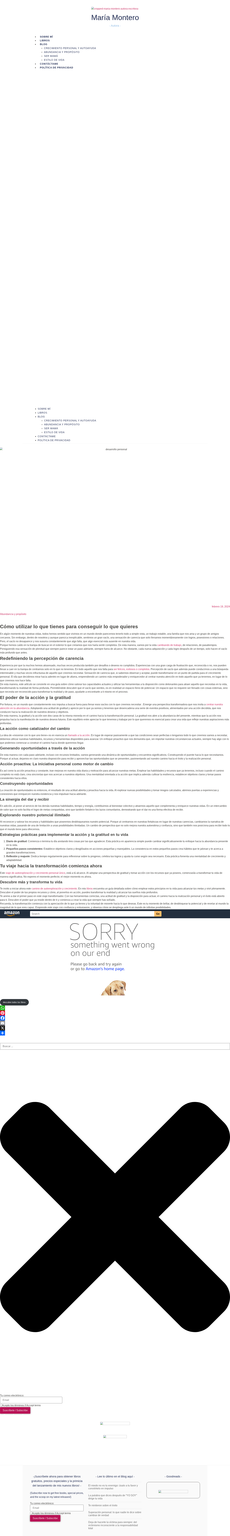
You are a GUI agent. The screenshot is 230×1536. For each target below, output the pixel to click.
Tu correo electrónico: (12, 1395)
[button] (115, 238)
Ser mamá (51, 56)
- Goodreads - (173, 1476)
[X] (115, 1028)
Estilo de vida (54, 60)
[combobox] (115, 1046)
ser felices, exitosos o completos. (132, 669)
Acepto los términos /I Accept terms (21, 1405)
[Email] (115, 1023)
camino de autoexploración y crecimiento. (55, 888)
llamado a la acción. (79, 735)
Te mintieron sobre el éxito (102, 1505)
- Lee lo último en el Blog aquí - (115, 1476)
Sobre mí (44, 408)
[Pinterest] (115, 1012)
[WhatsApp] (115, 1007)
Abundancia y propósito (62, 52)
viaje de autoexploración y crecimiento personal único (35, 873)
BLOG (43, 44)
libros (90, 888)
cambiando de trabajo (169, 645)
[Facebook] (115, 1018)
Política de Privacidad (56, 67)
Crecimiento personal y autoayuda (70, 48)
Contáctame (47, 436)
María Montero (115, 17)
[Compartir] (115, 1033)
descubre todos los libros (14, 1002)
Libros (42, 412)
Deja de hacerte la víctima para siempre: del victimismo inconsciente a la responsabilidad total (113, 1525)
